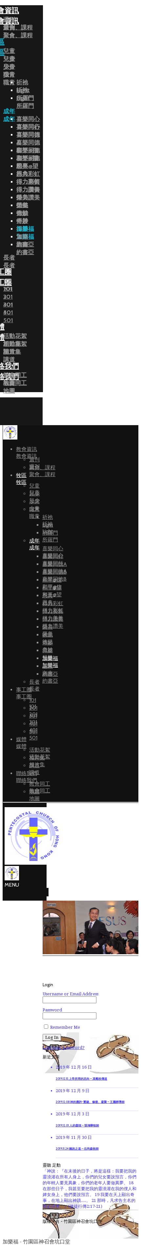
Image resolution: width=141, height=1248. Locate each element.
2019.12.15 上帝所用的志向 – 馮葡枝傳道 (81, 1078)
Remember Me (64, 1027)
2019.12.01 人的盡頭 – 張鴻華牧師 (77, 1125)
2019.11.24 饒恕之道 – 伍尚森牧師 (77, 1148)
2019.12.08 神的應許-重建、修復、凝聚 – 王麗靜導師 (90, 1102)
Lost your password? (64, 1047)
